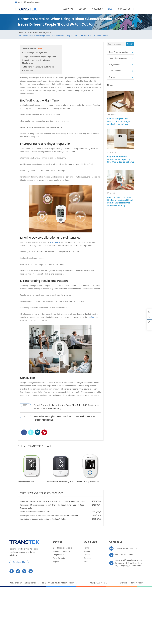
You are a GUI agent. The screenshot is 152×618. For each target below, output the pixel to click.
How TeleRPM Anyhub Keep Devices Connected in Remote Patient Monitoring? (64, 418)
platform (91, 317)
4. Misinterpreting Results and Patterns (38, 67)
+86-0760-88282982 (121, 554)
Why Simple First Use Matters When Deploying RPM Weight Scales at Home (120, 159)
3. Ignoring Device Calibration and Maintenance (36, 61)
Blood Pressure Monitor (118, 52)
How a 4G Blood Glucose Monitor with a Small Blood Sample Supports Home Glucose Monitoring (120, 201)
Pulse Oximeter (115, 71)
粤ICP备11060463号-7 (98, 583)
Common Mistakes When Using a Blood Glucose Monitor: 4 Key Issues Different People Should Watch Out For (63, 36)
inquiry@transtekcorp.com (123, 548)
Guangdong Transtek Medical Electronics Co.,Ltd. (40, 583)
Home (20, 33)
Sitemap (123, 583)
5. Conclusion (27, 70)
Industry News (45, 33)
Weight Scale (114, 64)
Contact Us (19, 562)
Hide (40, 49)
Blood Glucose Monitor (118, 58)
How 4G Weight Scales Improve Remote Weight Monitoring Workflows (118, 122)
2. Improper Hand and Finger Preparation (39, 56)
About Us (28, 33)
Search (130, 44)
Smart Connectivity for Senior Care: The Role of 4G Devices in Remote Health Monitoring (66, 407)
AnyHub (112, 77)
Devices (57, 542)
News (35, 33)
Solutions (87, 558)
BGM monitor (55, 242)
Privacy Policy (137, 583)
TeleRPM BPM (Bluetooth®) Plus (60, 482)
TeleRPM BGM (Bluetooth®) (87, 482)
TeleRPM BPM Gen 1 (26, 482)
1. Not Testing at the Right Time (34, 52)
